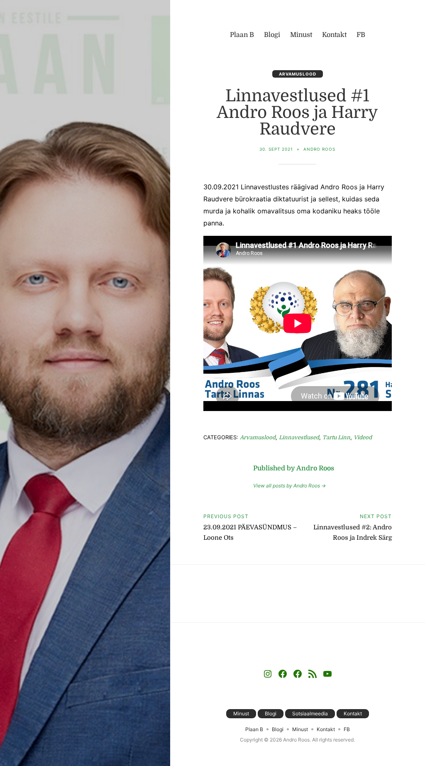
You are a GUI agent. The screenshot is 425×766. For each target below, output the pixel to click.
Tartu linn (336, 437)
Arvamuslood (297, 73)
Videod (363, 437)
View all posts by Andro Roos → (289, 485)
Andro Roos (319, 149)
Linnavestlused (299, 437)
